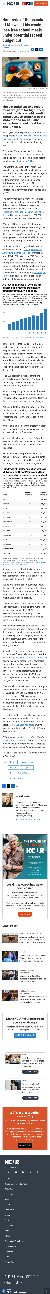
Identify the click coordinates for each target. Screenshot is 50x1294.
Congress (27, 768)
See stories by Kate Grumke (28, 819)
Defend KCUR (25, 1145)
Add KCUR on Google (25, 1035)
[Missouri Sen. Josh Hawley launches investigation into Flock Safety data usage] (10, 975)
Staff (7, 1220)
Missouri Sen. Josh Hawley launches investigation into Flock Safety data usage (33, 979)
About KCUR (9, 1189)
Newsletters (9, 1210)
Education (23, 952)
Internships (9, 1236)
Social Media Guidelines (14, 1241)
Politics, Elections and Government (28, 972)
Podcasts (8, 1205)
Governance (9, 1252)
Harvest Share (16, 778)
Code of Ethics (10, 1246)
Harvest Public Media (19, 773)
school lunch (27, 762)
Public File (8, 1257)
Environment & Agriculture (30, 933)
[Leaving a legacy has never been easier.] (25, 856)
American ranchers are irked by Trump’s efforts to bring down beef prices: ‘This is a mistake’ (32, 940)
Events (7, 1215)
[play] (3, 1291)
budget (13, 768)
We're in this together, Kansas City (25, 1114)
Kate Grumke (23, 796)
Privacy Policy (10, 1262)
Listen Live (9, 1194)
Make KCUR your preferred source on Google (25, 1020)
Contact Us (9, 1225)
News (12, 762)
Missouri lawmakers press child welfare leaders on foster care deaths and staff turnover (33, 999)
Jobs (7, 1231)
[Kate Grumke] (7, 800)
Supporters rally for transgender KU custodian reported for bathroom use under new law (32, 958)
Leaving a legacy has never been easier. (25, 886)
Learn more (25, 914)
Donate (42, 4)
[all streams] (47, 1291)
